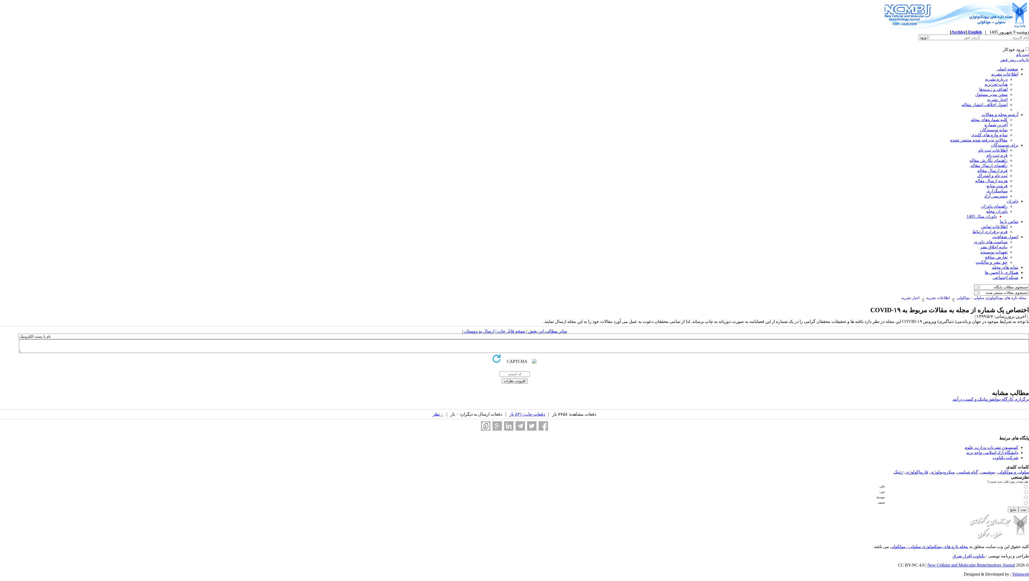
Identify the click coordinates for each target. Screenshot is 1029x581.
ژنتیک (898, 472)
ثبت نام (1022, 54)
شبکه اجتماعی (1005, 277)
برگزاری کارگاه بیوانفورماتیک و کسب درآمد (991, 399)
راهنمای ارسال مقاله (989, 165)
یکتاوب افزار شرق (969, 556)
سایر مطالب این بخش (547, 331)
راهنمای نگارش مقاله (989, 160)
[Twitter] (531, 426)
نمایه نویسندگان (994, 130)
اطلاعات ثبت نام (993, 150)
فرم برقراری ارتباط (990, 231)
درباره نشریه (996, 79)
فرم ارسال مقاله (992, 170)
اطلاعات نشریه (1004, 74)
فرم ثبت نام (997, 155)
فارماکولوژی (916, 472)
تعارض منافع (996, 257)
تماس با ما (1009, 221)
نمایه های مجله (1005, 267)
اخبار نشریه (997, 99)
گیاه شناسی (967, 472)
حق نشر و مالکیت (992, 262)
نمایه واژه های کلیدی (989, 135)
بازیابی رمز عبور (1014, 59)
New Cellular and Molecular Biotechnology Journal (971, 565)
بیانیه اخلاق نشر (994, 247)
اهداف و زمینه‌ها (993, 89)
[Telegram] (520, 426)
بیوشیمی (988, 472)
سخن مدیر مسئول (991, 94)
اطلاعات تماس (994, 226)
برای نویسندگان (1004, 145)
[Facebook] (543, 426)
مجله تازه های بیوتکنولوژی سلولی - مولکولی (929, 546)
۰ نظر (438, 414)
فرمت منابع (997, 186)
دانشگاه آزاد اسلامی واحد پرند (992, 452)
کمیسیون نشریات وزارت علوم (991, 447)
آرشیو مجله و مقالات (1000, 114)
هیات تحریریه (996, 84)
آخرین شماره (996, 124)
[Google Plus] (497, 426)
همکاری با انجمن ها (1001, 272)
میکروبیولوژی (942, 472)
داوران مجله (997, 211)
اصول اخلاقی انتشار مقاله (985, 104)
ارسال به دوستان (478, 331)
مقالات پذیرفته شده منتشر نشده (979, 140)
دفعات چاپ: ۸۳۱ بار (527, 414)
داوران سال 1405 (982, 216)
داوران (1012, 201)
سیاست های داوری (991, 242)
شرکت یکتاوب (1005, 457)
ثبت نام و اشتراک (992, 175)
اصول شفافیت (1005, 236)
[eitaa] (485, 426)
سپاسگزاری (997, 191)
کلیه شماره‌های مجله (989, 119)
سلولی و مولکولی (1013, 472)
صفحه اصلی (1007, 69)
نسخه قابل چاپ (510, 331)
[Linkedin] (508, 426)
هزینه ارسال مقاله (991, 180)
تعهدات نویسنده (994, 252)
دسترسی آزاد (996, 196)
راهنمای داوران (994, 206)
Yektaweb (1020, 574)
